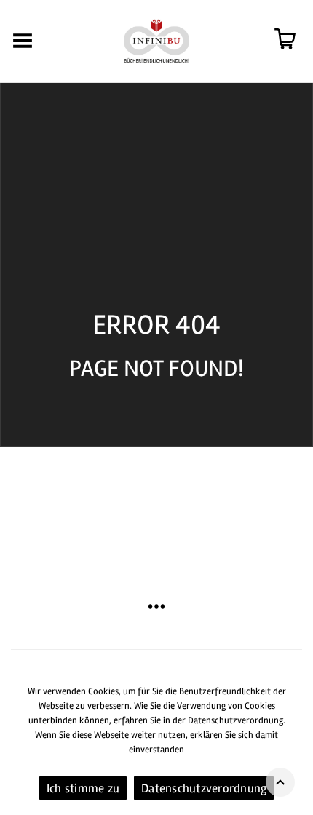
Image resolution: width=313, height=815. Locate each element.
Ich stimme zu (83, 788)
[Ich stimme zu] (295, 744)
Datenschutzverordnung (203, 788)
